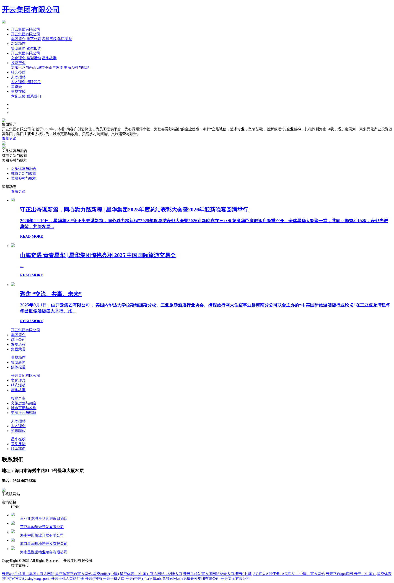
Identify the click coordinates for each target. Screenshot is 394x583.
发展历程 (49, 39)
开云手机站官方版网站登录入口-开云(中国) (217, 574)
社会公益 (18, 72)
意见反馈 (18, 96)
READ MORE (31, 236)
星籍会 (16, 87)
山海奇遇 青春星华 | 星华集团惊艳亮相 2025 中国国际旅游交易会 (98, 255)
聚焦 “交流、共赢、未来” (51, 294)
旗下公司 (33, 39)
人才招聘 (18, 77)
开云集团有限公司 (31, 9)
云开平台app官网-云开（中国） (351, 574)
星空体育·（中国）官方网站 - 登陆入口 (151, 574)
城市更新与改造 (50, 67)
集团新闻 (18, 48)
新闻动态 (18, 44)
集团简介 (18, 39)
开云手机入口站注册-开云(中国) (76, 578)
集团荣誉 (64, 39)
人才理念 (18, 82)
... (21, 265)
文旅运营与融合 (23, 67)
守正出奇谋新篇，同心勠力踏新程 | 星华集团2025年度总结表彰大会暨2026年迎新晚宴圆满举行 (134, 210)
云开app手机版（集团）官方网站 (28, 574)
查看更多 (9, 139)
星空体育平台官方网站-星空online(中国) (87, 574)
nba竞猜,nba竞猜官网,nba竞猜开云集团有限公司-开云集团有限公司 (197, 578)
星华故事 (49, 58)
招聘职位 (33, 82)
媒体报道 (33, 48)
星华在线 (18, 91)
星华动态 (18, 358)
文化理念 (18, 58)
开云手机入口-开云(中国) (123, 578)
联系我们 (33, 96)
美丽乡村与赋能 (76, 67)
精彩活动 (33, 58)
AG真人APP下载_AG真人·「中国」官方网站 (289, 574)
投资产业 (18, 63)
